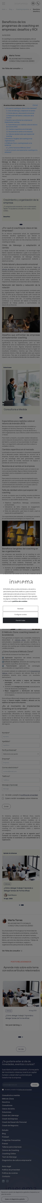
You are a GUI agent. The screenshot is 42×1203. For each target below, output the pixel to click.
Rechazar (20, 608)
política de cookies (20, 601)
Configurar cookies (20, 614)
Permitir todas (20, 620)
